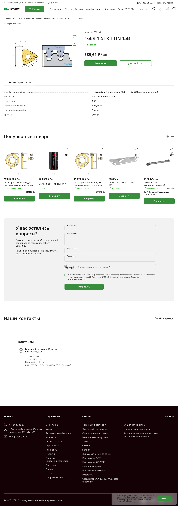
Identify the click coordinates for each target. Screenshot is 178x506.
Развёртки (87, 474)
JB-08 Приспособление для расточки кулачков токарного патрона (19, 183)
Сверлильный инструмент (95, 433)
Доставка (51, 465)
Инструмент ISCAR (91, 458)
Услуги (68, 9)
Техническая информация (88, 9)
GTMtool (86, 445)
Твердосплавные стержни (137, 429)
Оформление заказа (56, 477)
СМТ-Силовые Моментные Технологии (156, 193)
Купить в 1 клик (135, 63)
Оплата (49, 469)
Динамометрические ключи (96, 453)
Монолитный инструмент (95, 437)
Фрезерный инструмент (94, 429)
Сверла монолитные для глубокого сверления (100, 480)
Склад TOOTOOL (126, 9)
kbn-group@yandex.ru (34, 362)
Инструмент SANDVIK (93, 462)
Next (172, 136)
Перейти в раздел (164, 318)
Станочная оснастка (134, 424)
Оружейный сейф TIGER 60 (52, 184)
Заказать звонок (165, 2)
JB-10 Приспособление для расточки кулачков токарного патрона (89, 183)
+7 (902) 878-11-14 (33, 359)
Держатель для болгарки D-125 (123, 183)
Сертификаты (53, 445)
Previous (168, 136)
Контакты (110, 9)
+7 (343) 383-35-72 (143, 2)
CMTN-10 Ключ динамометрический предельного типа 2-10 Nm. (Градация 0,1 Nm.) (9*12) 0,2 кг (158, 183)
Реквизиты (51, 449)
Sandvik (86, 449)
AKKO (85, 441)
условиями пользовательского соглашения (135, 497)
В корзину (100, 63)
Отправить (84, 286)
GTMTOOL (30, 192)
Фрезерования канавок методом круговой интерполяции (141, 434)
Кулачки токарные (91, 466)
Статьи (49, 473)
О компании (56, 9)
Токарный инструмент (94, 424)
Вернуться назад (14, 23)
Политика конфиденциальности (57, 459)
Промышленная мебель (94, 470)
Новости (142, 9)
